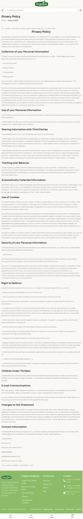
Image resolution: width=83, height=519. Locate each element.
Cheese (25, 496)
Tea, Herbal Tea (27, 493)
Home (4, 20)
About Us (46, 480)
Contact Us (47, 484)
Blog (44, 491)
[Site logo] (41, 3)
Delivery (46, 488)
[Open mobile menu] (3, 10)
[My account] (80, 10)
